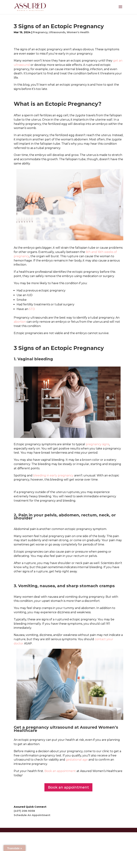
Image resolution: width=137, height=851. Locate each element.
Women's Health (78, 32)
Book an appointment (68, 787)
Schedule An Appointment (32, 815)
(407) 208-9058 (24, 810)
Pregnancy (40, 32)
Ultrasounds (57, 32)
